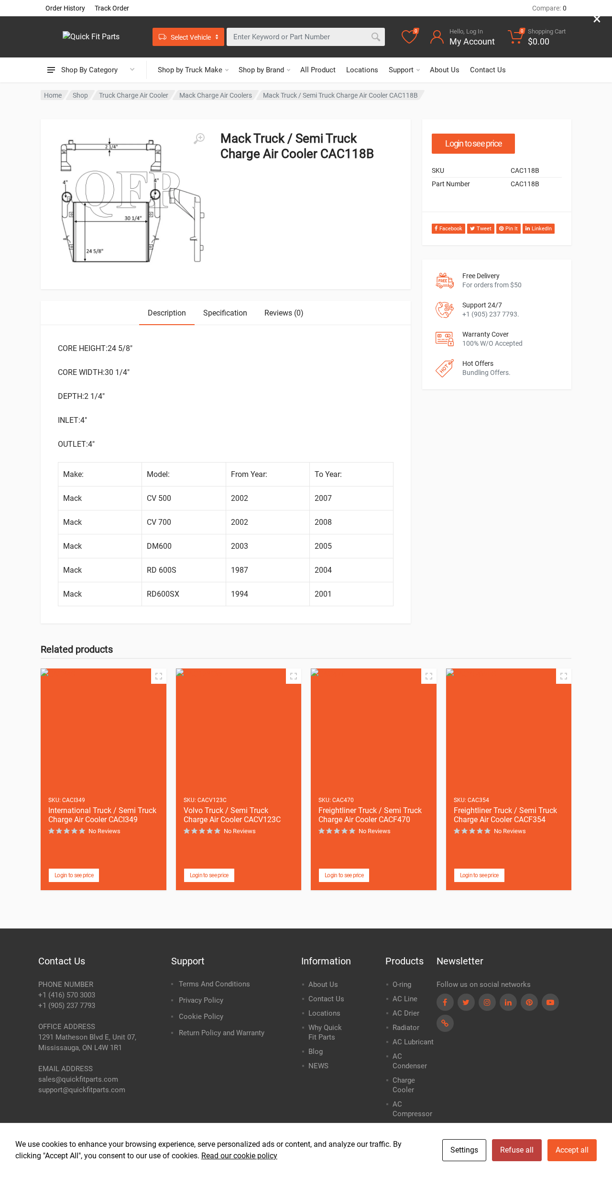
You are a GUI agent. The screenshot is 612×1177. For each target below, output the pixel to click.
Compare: (549, 8)
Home (53, 95)
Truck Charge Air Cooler (133, 95)
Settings (464, 1149)
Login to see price (473, 143)
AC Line (405, 999)
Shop (80, 95)
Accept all (572, 1149)
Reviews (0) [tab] (284, 312)
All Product (318, 70)
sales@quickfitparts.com (78, 1079)
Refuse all (517, 1149)
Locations (362, 70)
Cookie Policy (201, 1016)
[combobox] (306, 37)
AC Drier (406, 1013)
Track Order (112, 8)
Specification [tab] (225, 312)
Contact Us (488, 70)
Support (401, 70)
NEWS (318, 1066)
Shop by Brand (261, 70)
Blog (315, 1051)
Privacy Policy (201, 1000)
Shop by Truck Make (190, 70)
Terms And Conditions (214, 984)
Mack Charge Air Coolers (215, 95)
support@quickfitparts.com (81, 1090)
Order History (65, 8)
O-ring (402, 984)
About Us (444, 70)
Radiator (406, 1027)
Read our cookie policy (239, 1155)
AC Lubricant (413, 1042)
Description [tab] (167, 312)
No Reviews (104, 831)
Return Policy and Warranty (221, 1033)
